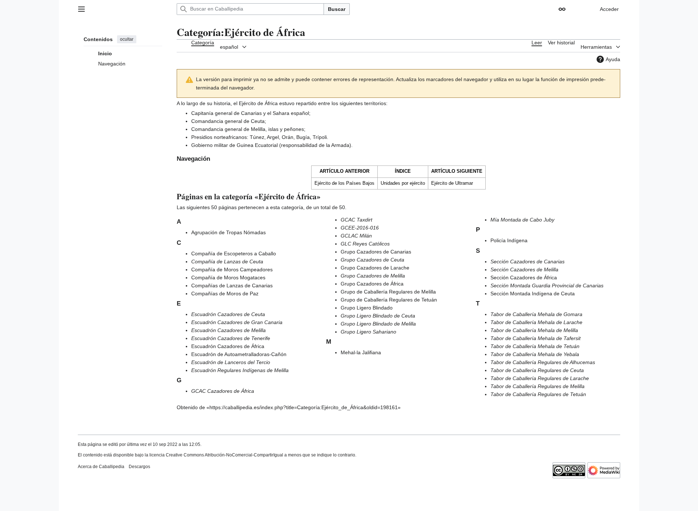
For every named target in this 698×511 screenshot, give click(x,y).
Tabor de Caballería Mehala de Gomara (536, 314)
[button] (81, 9)
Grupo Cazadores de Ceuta (372, 260)
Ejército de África (258, 103)
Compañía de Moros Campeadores (232, 269)
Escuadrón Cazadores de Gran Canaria (236, 322)
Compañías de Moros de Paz (224, 293)
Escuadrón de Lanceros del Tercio (230, 362)
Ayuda (613, 59)
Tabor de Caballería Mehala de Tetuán (534, 346)
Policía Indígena (508, 240)
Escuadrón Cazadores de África (227, 346)
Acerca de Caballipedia (101, 466)
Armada (340, 145)
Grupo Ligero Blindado (367, 308)
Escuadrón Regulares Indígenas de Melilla (240, 370)
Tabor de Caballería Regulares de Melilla (537, 386)
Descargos (139, 466)
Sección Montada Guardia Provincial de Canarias (546, 285)
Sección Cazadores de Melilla (524, 269)
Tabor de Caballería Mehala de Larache (536, 322)
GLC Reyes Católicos (365, 244)
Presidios (201, 137)
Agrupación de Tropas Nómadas (228, 232)
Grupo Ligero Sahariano (368, 332)
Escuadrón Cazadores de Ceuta (228, 314)
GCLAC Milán (356, 236)
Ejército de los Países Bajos (344, 183)
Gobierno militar (209, 145)
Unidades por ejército (403, 183)
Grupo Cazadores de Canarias (376, 252)
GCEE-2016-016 (360, 228)
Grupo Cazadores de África (372, 284)
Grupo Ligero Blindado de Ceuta (378, 316)
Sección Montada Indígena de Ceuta (532, 293)
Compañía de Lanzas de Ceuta (227, 261)
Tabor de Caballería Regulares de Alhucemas (542, 362)
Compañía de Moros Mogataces (228, 277)
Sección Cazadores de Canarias (527, 261)
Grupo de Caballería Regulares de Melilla (388, 292)
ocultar (126, 39)
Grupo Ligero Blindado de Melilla (378, 324)
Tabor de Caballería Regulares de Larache (539, 378)
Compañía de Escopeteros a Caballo (233, 253)
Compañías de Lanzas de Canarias (232, 285)
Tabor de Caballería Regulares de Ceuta (537, 370)
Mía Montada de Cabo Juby (522, 220)
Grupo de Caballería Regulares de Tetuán (389, 300)
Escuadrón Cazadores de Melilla (228, 330)
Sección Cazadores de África (523, 277)
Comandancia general (216, 121)
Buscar (336, 9)
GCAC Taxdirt (356, 220)
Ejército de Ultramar (452, 183)
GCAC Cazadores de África (222, 391)
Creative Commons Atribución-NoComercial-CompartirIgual (224, 455)
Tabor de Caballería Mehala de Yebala (534, 354)
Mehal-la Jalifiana (361, 352)
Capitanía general (211, 113)
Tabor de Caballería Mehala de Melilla (534, 330)
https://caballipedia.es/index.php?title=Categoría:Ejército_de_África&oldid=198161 (303, 407)
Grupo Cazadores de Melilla (373, 276)
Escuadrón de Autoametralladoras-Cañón (238, 354)
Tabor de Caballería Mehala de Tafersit (535, 338)
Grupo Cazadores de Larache (375, 268)
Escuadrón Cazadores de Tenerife (230, 338)
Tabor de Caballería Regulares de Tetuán (538, 394)
